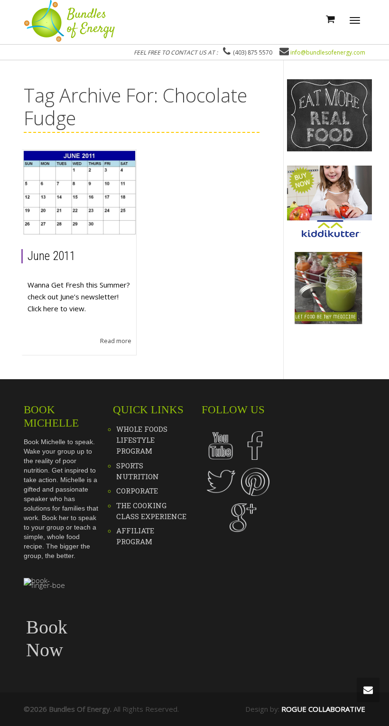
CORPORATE (137, 490)
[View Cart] (330, 18)
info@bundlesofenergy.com (327, 52)
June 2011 (51, 256)
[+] (79, 192)
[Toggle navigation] (354, 20)
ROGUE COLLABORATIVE (323, 709)
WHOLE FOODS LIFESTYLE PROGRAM (141, 440)
